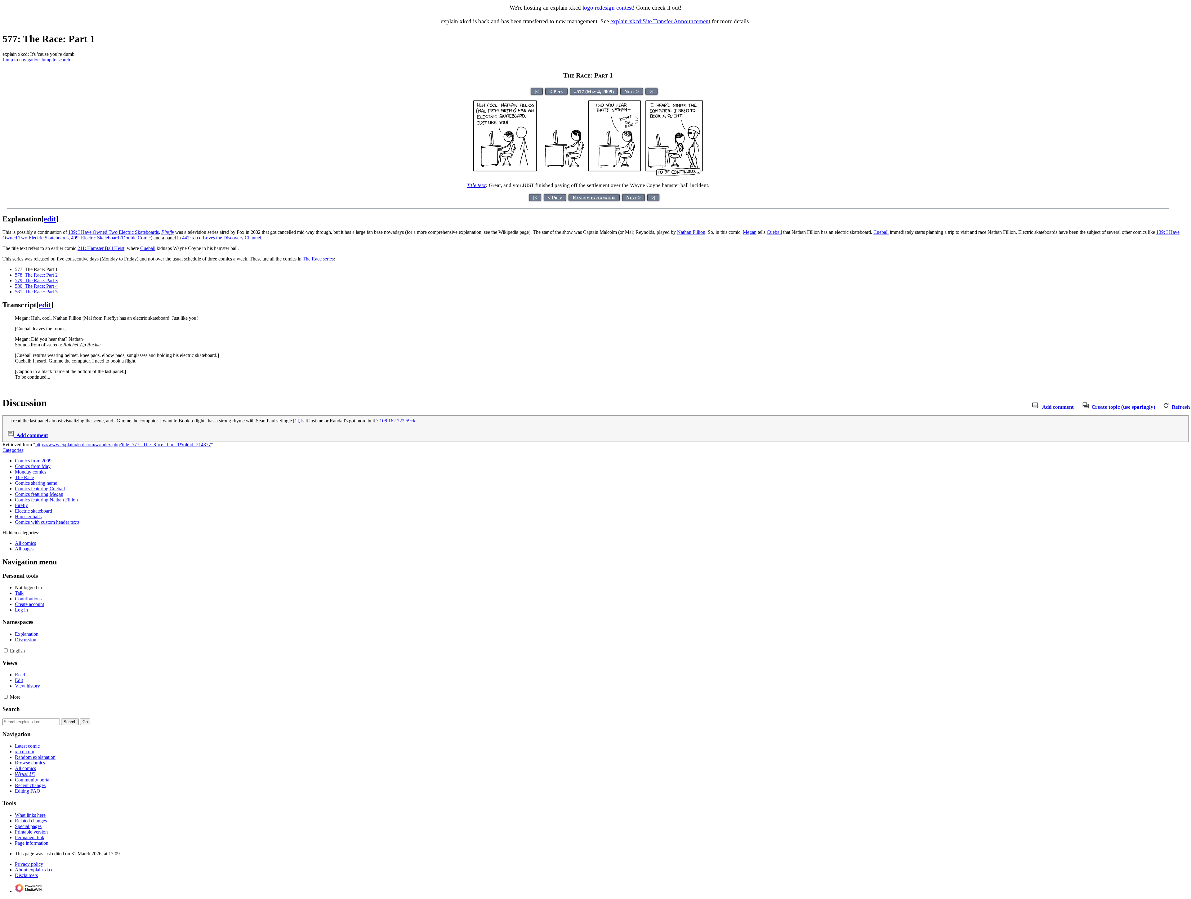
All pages (24, 548)
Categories (12, 450)
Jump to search (55, 59)
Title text (476, 185)
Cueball (774, 232)
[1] (296, 420)
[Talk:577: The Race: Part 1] (1035, 407)
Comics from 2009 (33, 460)
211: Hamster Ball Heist (101, 248)
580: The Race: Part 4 (36, 286)
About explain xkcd (34, 869)
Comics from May (33, 466)
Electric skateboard (33, 511)
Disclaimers (26, 875)
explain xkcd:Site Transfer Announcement (660, 21)
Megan (749, 232)
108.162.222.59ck (397, 420)
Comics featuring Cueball (40, 488)
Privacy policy (29, 864)
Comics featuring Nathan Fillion (46, 499)
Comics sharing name (36, 483)
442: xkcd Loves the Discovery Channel (221, 237)
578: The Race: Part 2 (36, 275)
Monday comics (30, 471)
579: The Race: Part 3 (36, 280)
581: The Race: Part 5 (36, 291)
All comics (25, 543)
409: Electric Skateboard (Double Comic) (111, 237)
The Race (24, 477)
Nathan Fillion (691, 232)
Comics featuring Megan (39, 494)
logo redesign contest (607, 7)
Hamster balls (28, 516)
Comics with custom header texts (47, 522)
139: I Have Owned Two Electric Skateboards (113, 232)
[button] (6, 650)
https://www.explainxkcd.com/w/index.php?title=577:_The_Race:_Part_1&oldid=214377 (123, 444)
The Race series (318, 258)
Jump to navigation (21, 59)
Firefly (21, 505)
